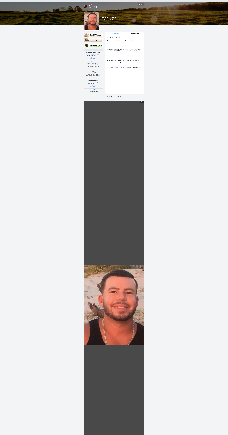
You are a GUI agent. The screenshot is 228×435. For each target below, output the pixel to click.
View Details (93, 58)
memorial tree (122, 67)
